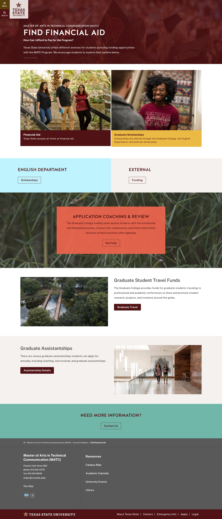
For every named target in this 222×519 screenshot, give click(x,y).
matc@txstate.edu (34, 477)
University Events (96, 481)
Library (90, 490)
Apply (184, 514)
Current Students (80, 443)
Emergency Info (166, 514)
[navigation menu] (4, 4)
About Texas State (128, 514)
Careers (148, 514)
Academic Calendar (97, 473)
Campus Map (93, 464)
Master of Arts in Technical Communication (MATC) (61, 26)
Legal (195, 514)
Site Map (28, 486)
